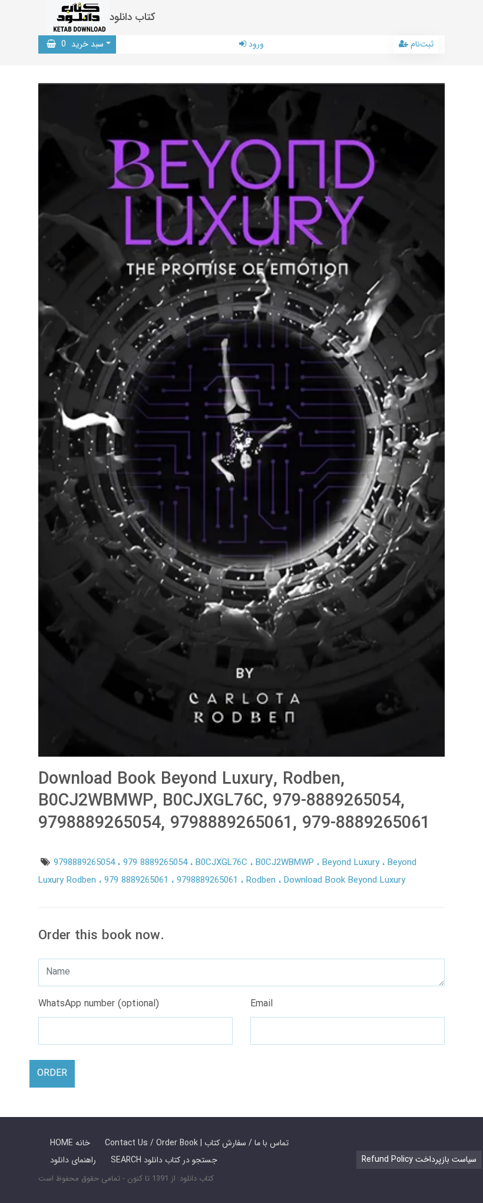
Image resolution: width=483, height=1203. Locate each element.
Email (261, 1003)
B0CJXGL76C (223, 863)
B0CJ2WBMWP (286, 863)
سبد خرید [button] (80, 44)
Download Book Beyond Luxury (344, 880)
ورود (255, 44)
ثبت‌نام (421, 44)
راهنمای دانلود (73, 1160)
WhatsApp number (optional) (98, 1003)
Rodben (262, 880)
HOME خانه (70, 1142)
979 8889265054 (156, 863)
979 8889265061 (137, 880)
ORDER (52, 1073)
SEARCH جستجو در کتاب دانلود (164, 1160)
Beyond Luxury (352, 863)
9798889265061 (209, 880)
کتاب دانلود (133, 17)
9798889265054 (86, 863)
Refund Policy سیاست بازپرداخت (419, 1159)
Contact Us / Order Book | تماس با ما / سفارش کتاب (197, 1142)
